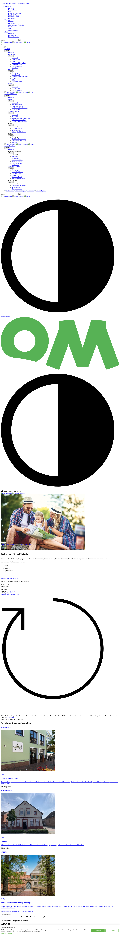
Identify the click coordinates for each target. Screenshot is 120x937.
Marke (6, 32)
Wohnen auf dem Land (19, 140)
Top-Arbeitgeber (17, 104)
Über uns (7, 20)
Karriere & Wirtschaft (12, 3)
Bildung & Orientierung (19, 132)
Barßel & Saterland (17, 172)
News (10, 27)
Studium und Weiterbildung (20, 108)
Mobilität (14, 142)
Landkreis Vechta (13, 15)
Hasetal (14, 175)
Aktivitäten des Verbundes (16, 25)
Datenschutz (10, 717)
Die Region (7, 6)
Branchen (15, 116)
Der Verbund (12, 23)
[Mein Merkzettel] (6, 493)
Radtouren (30, 191)
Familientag (11, 18)
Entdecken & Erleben (26, 544)
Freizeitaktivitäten (17, 160)
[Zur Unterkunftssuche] (19, 493)
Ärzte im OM (16, 109)
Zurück (7, 50)
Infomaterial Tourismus (19, 185)
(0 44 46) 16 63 (10, 591)
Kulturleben (15, 165)
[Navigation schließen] (1, 44)
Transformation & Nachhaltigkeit (22, 118)
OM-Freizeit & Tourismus (8, 544)
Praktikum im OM (17, 106)
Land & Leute (12, 10)
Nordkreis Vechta (17, 177)
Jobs (9, 28)
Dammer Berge (16, 173)
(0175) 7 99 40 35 (10, 593)
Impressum (3, 933)
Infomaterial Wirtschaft (19, 120)
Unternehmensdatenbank (19, 121)
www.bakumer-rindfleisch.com (10, 594)
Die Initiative (12, 35)
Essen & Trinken (17, 161)
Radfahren (15, 156)
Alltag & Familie (17, 128)
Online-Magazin (23, 144)
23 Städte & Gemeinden (19, 139)
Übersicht (11, 8)
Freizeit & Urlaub (24, 3)
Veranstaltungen (7, 42)
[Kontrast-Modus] (60, 488)
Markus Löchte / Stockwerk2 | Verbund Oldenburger (17, 911)
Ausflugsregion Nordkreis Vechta (11, 578)
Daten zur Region (13, 16)
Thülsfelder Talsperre (18, 178)
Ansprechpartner (13, 30)
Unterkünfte (15, 158)
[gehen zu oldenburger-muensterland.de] (5, 47)
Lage (9, 11)
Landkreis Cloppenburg (15, 13)
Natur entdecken (17, 163)
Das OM (3, 3)
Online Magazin (19, 42)
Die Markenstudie (13, 37)
